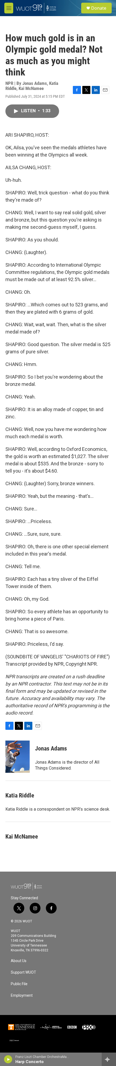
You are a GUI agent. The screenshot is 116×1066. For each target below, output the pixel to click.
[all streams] (109, 1059)
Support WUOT (23, 972)
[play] (8, 1059)
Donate (98, 8)
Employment (22, 996)
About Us (18, 961)
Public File (19, 984)
